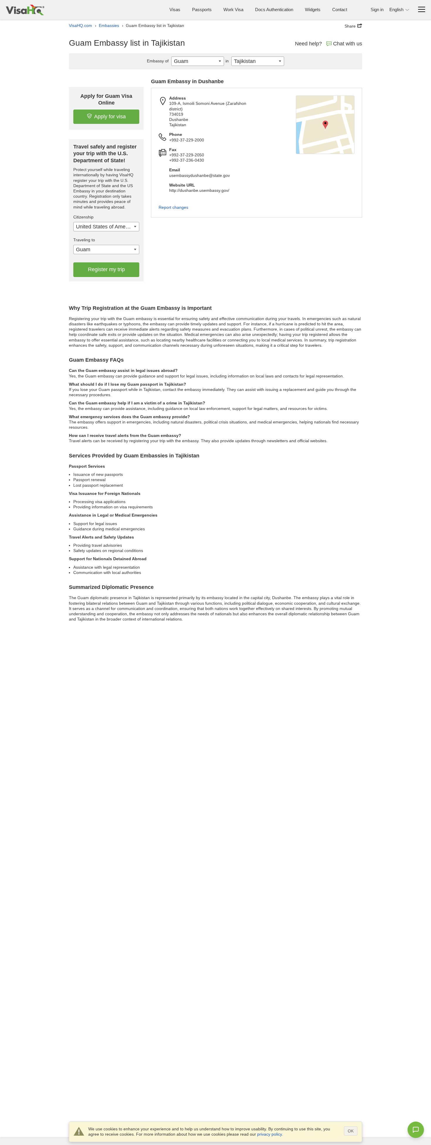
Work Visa (233, 9)
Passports (202, 9)
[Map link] (325, 124)
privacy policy (269, 1134)
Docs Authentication (274, 9)
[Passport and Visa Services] (25, 9)
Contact (339, 9)
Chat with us (347, 44)
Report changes (173, 207)
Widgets (312, 9)
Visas (174, 9)
